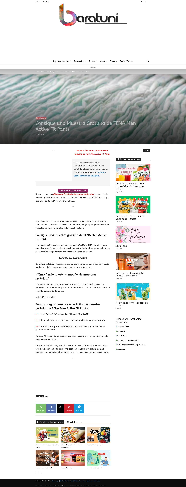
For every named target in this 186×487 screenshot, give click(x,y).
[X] (148, 1)
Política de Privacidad (66, 481)
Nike (123, 349)
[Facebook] (141, 1)
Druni (123, 336)
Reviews (113, 61)
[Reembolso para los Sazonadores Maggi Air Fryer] (73, 435)
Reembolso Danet (66, 468)
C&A (123, 331)
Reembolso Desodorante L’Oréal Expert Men (130, 274)
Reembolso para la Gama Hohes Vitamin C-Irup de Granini (130, 186)
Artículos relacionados (50, 422)
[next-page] (40, 472)
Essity (46, 396)
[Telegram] (145, 1)
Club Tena (121, 246)
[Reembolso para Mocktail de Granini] (133, 291)
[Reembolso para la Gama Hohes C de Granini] (47, 435)
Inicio (37, 72)
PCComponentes (138, 345)
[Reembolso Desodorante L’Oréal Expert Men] (133, 261)
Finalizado (44, 72)
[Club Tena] (133, 234)
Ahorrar (103, 61)
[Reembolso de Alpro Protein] (98, 435)
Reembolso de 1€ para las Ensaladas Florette (130, 217)
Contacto (38, 1)
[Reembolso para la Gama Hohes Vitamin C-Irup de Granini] (133, 172)
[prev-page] (37, 472)
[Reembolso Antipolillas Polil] (47, 458)
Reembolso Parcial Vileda (94, 468)
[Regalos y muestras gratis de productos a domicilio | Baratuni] (93, 14)
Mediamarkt (133, 340)
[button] (147, 61)
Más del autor (74, 422)
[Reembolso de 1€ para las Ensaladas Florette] (133, 204)
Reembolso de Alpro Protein (95, 445)
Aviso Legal (55, 481)
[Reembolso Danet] (73, 458)
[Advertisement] (93, 42)
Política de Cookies (79, 481)
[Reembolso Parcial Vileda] (98, 458)
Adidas (126, 327)
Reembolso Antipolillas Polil (44, 468)
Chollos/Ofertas (126, 61)
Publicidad (46, 1)
